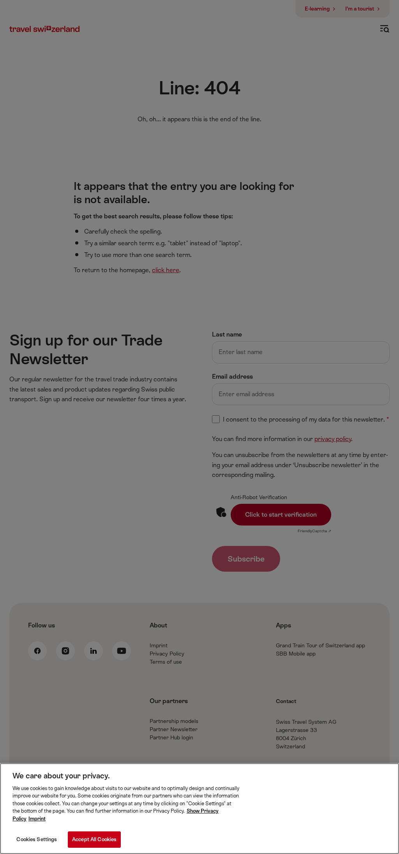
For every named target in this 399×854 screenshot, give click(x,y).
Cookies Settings (36, 839)
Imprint (37, 819)
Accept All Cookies (94, 839)
